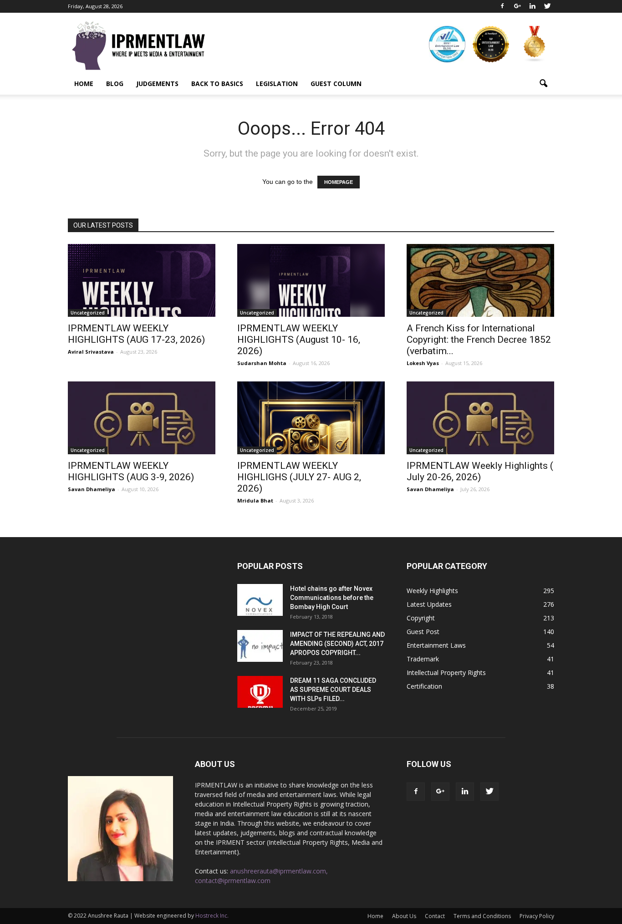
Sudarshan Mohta (261, 363)
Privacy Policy (537, 916)
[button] (543, 84)
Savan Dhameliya (91, 489)
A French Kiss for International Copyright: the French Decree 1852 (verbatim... (479, 339)
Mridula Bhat (255, 500)
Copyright (421, 618)
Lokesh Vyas (423, 363)
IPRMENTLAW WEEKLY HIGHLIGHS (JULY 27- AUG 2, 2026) (299, 477)
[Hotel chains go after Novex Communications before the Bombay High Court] (260, 600)
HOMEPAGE (338, 182)
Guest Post (423, 631)
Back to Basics (217, 83)
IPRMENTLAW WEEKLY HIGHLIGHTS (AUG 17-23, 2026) (136, 334)
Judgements (157, 83)
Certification (424, 686)
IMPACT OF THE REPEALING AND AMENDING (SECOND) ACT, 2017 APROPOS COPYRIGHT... (337, 643)
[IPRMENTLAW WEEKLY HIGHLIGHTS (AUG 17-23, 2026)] (141, 280)
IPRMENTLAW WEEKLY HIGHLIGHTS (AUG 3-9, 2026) (131, 471)
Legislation (277, 83)
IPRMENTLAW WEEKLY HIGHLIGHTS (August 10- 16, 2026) (298, 339)
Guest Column (336, 83)
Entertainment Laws (436, 645)
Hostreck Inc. (212, 915)
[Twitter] (547, 6)
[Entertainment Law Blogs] (534, 44)
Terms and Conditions (482, 916)
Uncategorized (88, 313)
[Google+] (517, 6)
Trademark (423, 659)
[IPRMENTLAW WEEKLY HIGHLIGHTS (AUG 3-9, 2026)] (141, 417)
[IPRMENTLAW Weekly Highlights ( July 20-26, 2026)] (480, 417)
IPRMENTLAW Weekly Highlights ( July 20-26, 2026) (480, 471)
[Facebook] (502, 6)
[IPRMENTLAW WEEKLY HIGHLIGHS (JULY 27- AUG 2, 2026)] (311, 417)
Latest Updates (429, 604)
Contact (435, 916)
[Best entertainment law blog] (447, 44)
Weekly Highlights (432, 590)
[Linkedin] (532, 6)
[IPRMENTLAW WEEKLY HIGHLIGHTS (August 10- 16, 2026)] (311, 280)
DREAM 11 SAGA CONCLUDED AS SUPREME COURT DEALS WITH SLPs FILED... (333, 689)
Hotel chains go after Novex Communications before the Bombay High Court (331, 597)
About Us (404, 916)
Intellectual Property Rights (446, 672)
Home (83, 83)
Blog (114, 83)
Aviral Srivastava (91, 351)
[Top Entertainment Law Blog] (491, 44)
